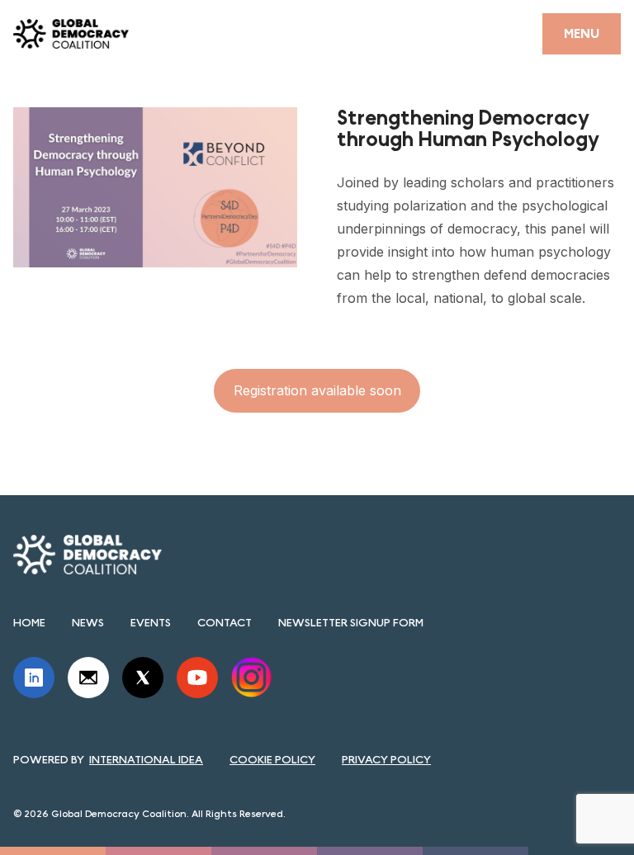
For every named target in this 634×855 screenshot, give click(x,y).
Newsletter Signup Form (350, 622)
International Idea (146, 759)
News (88, 622)
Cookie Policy (272, 759)
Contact (224, 622)
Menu (581, 33)
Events (150, 622)
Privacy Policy (386, 759)
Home (29, 622)
